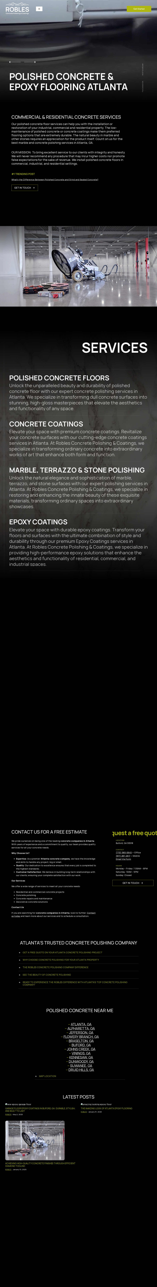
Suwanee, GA (81, 1065)
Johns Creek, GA (81, 1049)
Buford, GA (81, 1045)
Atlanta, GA (81, 1024)
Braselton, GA (81, 1040)
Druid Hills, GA (81, 1069)
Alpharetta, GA (81, 1028)
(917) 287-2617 (123, 855)
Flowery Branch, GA (81, 1036)
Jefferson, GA (81, 1032)
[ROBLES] (17, 3)
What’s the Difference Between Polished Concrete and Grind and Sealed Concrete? (54, 179)
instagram (142, 69)
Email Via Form (123, 859)
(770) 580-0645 (124, 852)
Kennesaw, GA (81, 1057)
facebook (142, 86)
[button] (78, 952)
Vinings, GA (81, 1053)
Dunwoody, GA (81, 1061)
